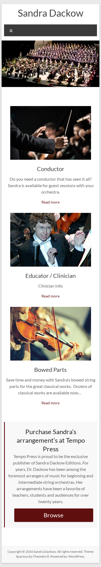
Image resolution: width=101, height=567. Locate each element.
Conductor (50, 168)
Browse (54, 515)
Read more (50, 202)
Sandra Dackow (50, 13)
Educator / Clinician (50, 275)
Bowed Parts (50, 369)
